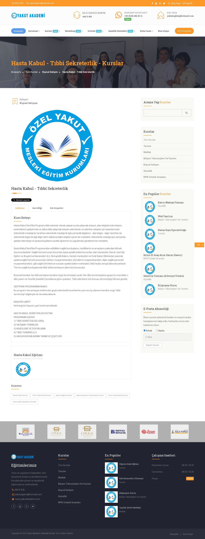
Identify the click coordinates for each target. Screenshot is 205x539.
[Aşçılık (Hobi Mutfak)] (111, 511)
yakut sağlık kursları (64, 395)
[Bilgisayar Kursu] (151, 289)
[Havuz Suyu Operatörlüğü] (151, 234)
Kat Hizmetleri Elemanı (131, 478)
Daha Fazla (145, 31)
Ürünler (94, 31)
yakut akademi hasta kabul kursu (90, 395)
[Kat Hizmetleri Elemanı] (111, 482)
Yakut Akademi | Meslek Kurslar (41, 533)
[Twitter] (164, 3)
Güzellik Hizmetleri (120, 31)
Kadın (161, 330)
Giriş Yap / (176, 3)
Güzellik (148, 171)
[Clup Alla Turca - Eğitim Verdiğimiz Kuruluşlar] (180, 431)
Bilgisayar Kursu (167, 285)
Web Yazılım (165, 216)
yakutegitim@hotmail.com (41, 3)
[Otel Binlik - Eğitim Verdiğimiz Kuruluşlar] (118, 431)
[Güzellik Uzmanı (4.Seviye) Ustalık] (151, 268)
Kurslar (51, 31)
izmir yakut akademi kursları (24, 402)
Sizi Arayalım (184, 30)
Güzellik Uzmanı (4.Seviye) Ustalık (164, 275)
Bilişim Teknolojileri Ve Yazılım (160, 158)
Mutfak (147, 152)
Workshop (72, 31)
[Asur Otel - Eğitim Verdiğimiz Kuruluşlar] (149, 431)
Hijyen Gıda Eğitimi (129, 464)
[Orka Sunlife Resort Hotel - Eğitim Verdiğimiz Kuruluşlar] (56, 431)
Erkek (149, 330)
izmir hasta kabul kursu (118, 395)
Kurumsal (33, 31)
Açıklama (20, 208)
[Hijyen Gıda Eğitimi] (111, 468)
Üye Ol (189, 3)
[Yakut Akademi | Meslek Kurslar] (28, 16)
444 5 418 (18, 3)
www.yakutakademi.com (27, 499)
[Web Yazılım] (151, 220)
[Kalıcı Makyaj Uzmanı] (151, 206)
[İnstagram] (160, 3)
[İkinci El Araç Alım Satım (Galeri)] (151, 248)
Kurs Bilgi (37, 208)
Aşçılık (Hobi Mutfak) (130, 507)
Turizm (147, 146)
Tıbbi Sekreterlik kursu (41, 395)
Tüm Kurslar (32, 72)
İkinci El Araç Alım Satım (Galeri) (163, 255)
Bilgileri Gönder (152, 345)
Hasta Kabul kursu (20, 395)
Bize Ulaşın (163, 31)
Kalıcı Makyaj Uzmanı (171, 202)
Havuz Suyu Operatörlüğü (172, 230)
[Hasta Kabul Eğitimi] (23, 369)
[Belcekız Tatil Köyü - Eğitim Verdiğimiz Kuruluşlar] (25, 431)
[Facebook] (152, 3)
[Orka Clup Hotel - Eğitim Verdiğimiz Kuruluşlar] (87, 431)
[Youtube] (156, 3)
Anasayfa (18, 31)
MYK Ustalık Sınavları (155, 177)
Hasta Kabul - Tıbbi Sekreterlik (78, 72)
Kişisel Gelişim (50, 72)
